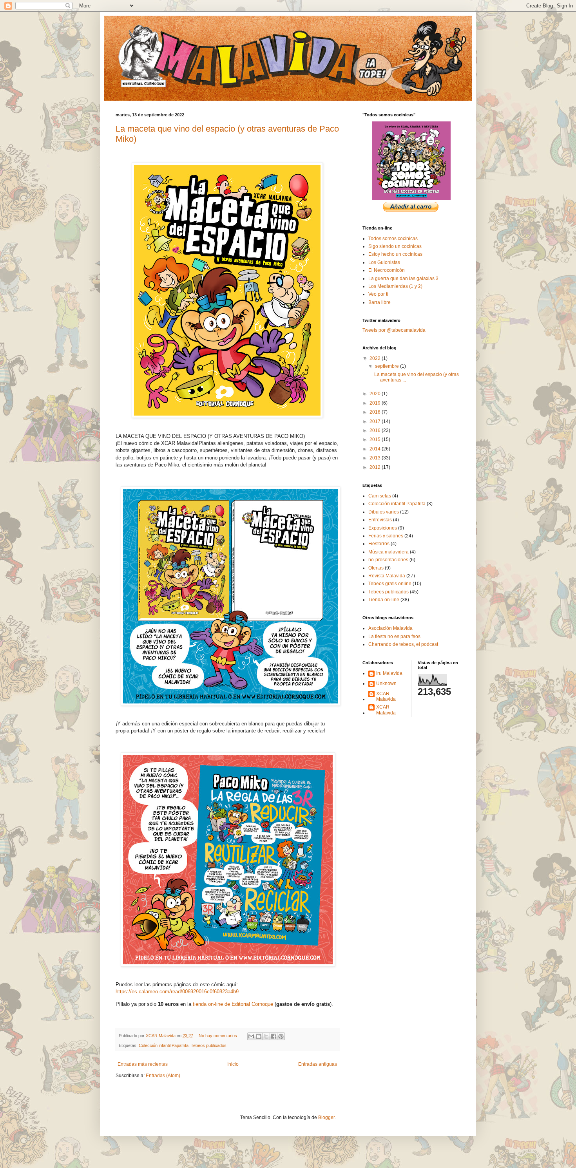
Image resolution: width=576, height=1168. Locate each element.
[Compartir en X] (266, 1036)
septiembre (387, 366)
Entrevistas (380, 520)
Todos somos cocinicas (393, 238)
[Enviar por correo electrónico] (251, 1036)
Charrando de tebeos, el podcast (403, 644)
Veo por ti (378, 294)
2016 (376, 430)
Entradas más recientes (143, 1064)
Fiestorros (378, 543)
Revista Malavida (386, 576)
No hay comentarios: (219, 1035)
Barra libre (379, 302)
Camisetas (379, 496)
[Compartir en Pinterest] (281, 1036)
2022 (376, 358)
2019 (376, 403)
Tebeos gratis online (389, 583)
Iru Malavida (389, 673)
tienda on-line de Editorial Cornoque (233, 1004)
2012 (376, 467)
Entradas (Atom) (163, 1075)
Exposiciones (382, 528)
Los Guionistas (384, 262)
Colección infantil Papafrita (163, 1045)
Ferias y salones (385, 536)
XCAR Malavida (386, 696)
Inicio (233, 1064)
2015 (376, 439)
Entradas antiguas (317, 1064)
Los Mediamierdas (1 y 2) (395, 286)
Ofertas (376, 568)
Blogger (326, 1117)
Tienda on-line (383, 599)
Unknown (386, 683)
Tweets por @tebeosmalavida (394, 330)
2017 (376, 421)
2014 (376, 449)
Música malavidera (388, 552)
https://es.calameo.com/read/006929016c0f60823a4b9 (177, 991)
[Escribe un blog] (259, 1036)
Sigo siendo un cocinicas (395, 246)
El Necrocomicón (386, 270)
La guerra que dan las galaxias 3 (403, 278)
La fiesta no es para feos (394, 636)
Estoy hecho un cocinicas (395, 254)
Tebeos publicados (208, 1045)
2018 (376, 412)
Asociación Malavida (390, 628)
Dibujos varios (383, 512)
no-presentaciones (388, 559)
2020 (376, 393)
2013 (376, 458)
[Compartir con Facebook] (273, 1036)
